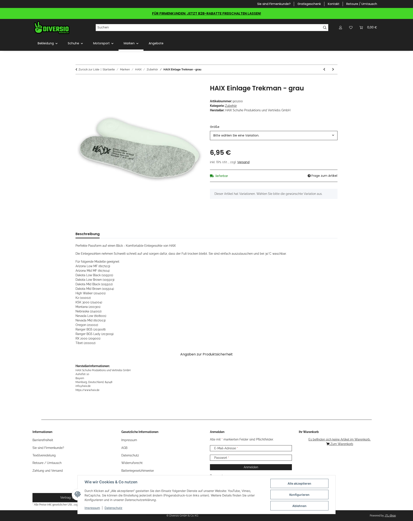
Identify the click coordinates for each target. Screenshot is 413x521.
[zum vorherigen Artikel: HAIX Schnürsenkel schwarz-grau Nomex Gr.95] (324, 69)
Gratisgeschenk (309, 4)
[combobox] (273, 135)
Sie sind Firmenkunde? (274, 4)
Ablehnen (299, 506)
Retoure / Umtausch (361, 4)
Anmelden (251, 467)
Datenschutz (113, 508)
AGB (124, 448)
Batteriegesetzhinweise (137, 470)
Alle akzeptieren (299, 483)
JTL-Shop (390, 515)
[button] (340, 27)
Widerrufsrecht (132, 463)
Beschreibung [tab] (88, 233)
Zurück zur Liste (89, 69)
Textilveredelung (44, 455)
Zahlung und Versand (47, 470)
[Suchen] (324, 27)
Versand (243, 162)
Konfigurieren (299, 494)
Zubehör (231, 105)
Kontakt (333, 4)
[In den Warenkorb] (79, 82)
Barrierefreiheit (42, 440)
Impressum (92, 508)
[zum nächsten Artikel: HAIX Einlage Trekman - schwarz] (333, 69)
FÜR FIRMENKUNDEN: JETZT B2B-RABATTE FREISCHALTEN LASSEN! (206, 13)
